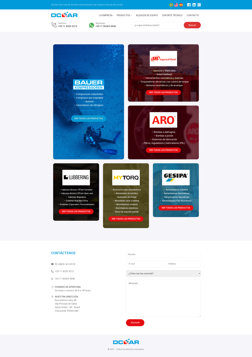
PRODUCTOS (124, 15)
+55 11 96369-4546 (106, 26)
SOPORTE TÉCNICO (172, 15)
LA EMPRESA (105, 15)
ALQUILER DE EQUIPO (147, 15)
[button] (88, 118)
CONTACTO (193, 15)
